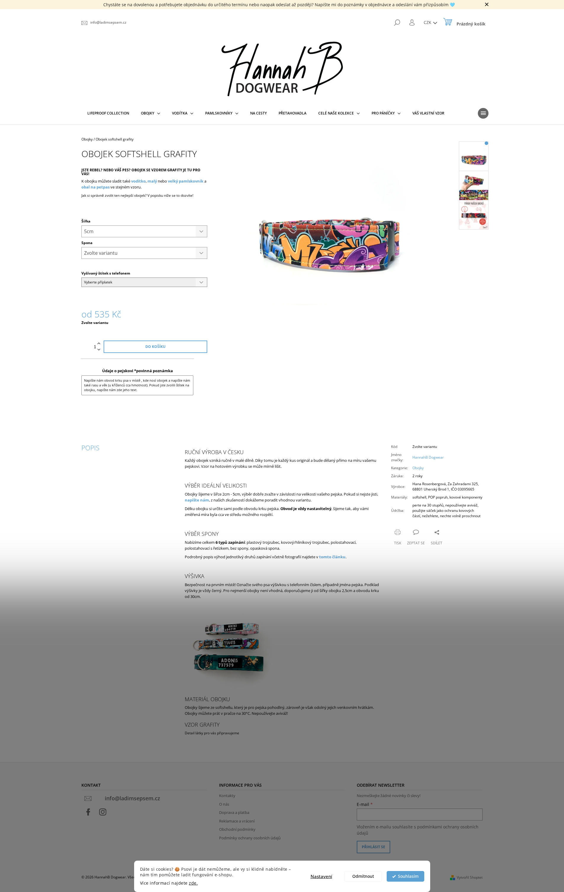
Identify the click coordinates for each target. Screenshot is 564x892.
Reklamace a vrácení (237, 821)
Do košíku (155, 346)
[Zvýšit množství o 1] (99, 344)
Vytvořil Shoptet (470, 877)
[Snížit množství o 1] (99, 350)
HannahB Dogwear (428, 457)
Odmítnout (363, 876)
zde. (193, 883)
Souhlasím (408, 876)
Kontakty (227, 795)
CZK (428, 22)
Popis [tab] (90, 447)
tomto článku (332, 556)
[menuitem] (108, 113)
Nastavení (321, 876)
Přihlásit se (373, 846)
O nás (224, 804)
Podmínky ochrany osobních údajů (250, 838)
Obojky (418, 467)
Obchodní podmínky (237, 829)
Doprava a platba (234, 812)
